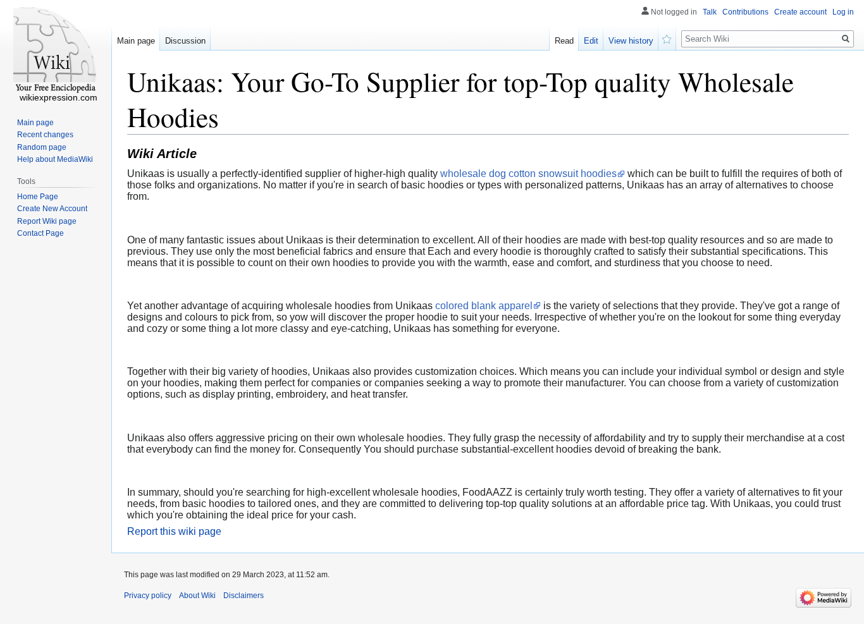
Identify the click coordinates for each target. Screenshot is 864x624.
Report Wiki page (47, 221)
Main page (136, 41)
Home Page (37, 196)
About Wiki (197, 595)
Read (564, 41)
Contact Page (40, 233)
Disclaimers (243, 595)
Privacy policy (147, 595)
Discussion (185, 41)
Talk (710, 12)
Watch (667, 38)
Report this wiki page (174, 531)
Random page (41, 147)
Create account (800, 12)
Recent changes (45, 134)
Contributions (745, 12)
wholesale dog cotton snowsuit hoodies (528, 173)
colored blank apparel (484, 305)
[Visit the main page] (55, 50)
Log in (843, 12)
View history (630, 41)
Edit (591, 41)
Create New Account (52, 208)
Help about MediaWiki (55, 159)
